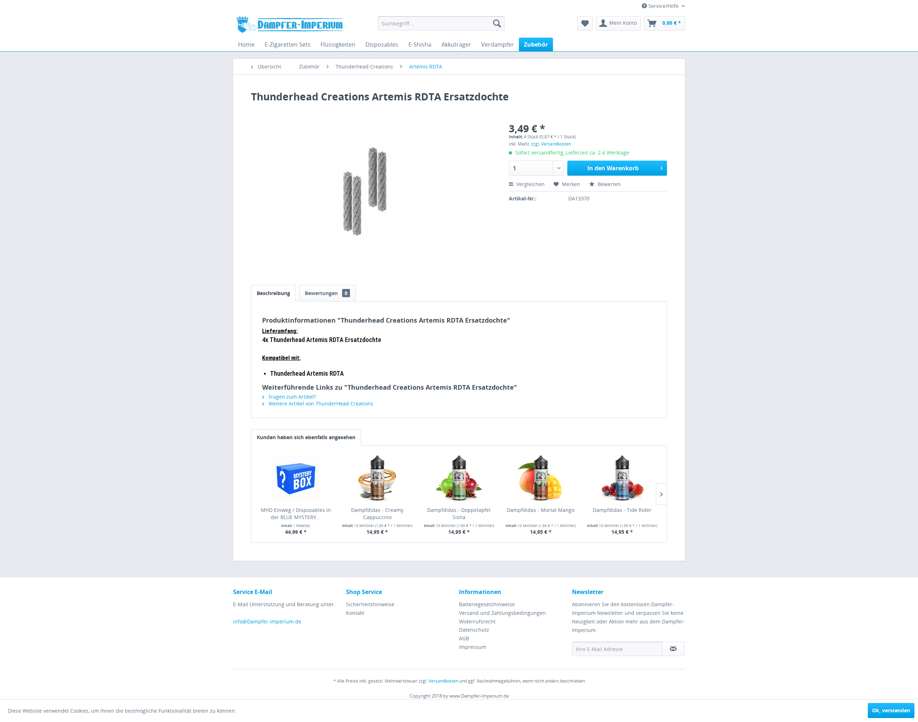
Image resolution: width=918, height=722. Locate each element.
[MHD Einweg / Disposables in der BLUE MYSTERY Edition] (296, 478)
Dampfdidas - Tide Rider (622, 510)
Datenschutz (474, 629)
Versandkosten (443, 681)
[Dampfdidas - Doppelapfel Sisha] (459, 478)
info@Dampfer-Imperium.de (267, 621)
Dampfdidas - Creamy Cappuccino (377, 514)
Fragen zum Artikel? (291, 396)
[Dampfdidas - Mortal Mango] (540, 478)
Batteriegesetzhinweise (487, 604)
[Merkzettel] (585, 23)
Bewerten (608, 184)
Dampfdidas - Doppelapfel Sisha (459, 514)
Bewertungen (326, 293)
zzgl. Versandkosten (551, 144)
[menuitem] (441, 23)
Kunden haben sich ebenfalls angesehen (306, 437)
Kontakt (355, 612)
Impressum (472, 646)
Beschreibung (273, 293)
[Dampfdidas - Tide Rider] (622, 478)
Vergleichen (530, 184)
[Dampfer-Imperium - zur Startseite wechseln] (291, 25)
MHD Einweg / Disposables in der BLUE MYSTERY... (296, 514)
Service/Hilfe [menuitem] (663, 6)
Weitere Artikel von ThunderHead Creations (320, 403)
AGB (464, 638)
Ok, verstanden (891, 710)
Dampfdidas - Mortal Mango (540, 510)
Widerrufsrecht (477, 621)
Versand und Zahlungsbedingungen (502, 612)
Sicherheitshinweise (370, 604)
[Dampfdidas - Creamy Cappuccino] (377, 478)
